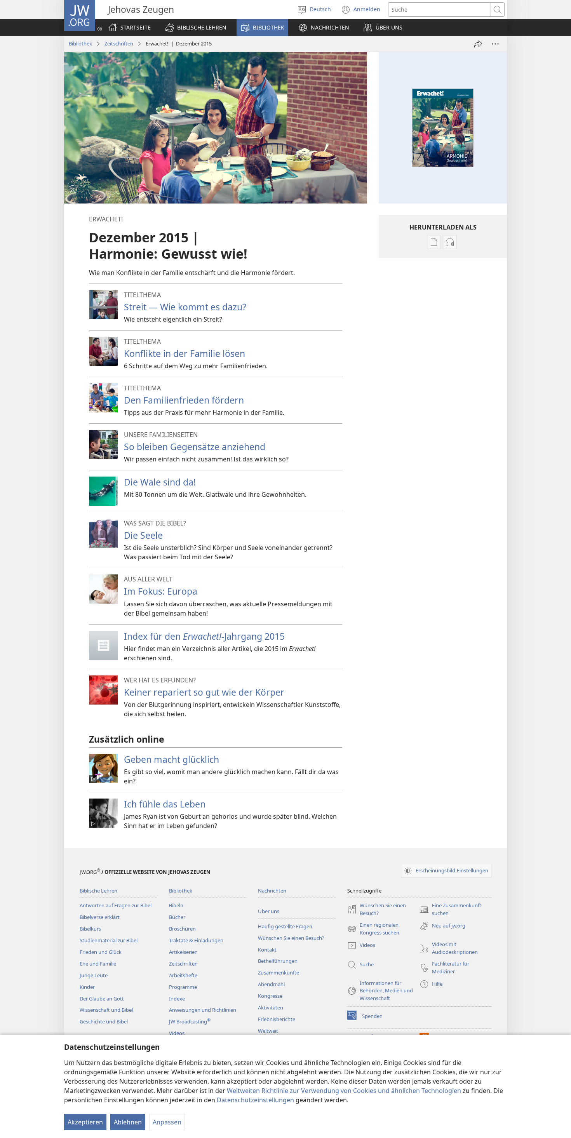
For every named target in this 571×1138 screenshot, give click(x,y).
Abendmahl (271, 984)
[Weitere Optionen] (495, 44)
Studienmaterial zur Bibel (109, 940)
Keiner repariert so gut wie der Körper (204, 692)
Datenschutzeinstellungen (255, 1100)
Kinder (87, 986)
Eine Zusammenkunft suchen (450, 909)
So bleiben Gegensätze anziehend (194, 446)
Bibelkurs (90, 928)
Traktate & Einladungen (196, 940)
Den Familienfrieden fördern (184, 400)
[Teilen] (478, 44)
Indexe (177, 998)
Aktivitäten (270, 1007)
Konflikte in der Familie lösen (184, 353)
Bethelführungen (278, 960)
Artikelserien (183, 951)
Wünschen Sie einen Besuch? (291, 937)
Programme (183, 986)
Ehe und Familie (98, 963)
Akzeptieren (85, 1122)
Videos (177, 1033)
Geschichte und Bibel (104, 1021)
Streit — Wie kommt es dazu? (185, 307)
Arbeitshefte (183, 975)
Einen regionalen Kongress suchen (373, 929)
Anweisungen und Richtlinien (202, 1009)
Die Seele (143, 535)
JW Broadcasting (190, 1021)
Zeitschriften (118, 43)
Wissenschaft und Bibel (106, 1009)
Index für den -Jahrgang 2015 (204, 636)
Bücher (177, 917)
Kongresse (270, 995)
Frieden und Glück (101, 951)
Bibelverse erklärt (100, 917)
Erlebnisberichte (276, 1019)
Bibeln (176, 905)
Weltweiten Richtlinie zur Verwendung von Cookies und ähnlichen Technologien (344, 1090)
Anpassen (167, 1122)
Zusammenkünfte (278, 972)
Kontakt (267, 949)
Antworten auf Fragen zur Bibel (115, 905)
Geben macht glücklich (171, 759)
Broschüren (182, 928)
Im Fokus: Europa (160, 591)
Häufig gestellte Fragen (285, 926)
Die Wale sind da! (160, 482)
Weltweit (268, 1030)
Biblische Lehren (98, 890)
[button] (195, 27)
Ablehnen (128, 1122)
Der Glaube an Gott (102, 998)
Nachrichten (272, 890)
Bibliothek (80, 43)
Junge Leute (94, 975)
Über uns (268, 911)
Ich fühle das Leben (164, 804)
